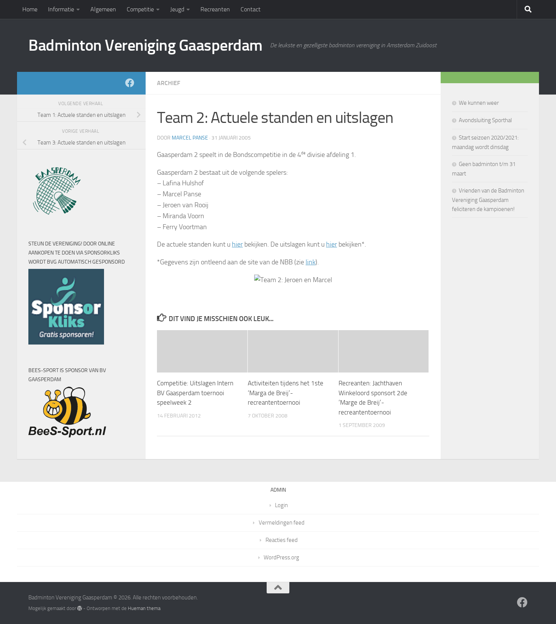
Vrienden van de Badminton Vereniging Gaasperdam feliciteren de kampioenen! (488, 200)
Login (281, 505)
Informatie (61, 9)
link (310, 262)
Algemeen (103, 9)
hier (237, 244)
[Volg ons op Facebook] (129, 82)
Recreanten (215, 9)
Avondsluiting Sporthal (485, 120)
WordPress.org (281, 557)
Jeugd (177, 9)
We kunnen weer (479, 102)
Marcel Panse (190, 138)
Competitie (140, 9)
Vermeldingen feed (281, 522)
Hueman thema (144, 608)
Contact (251, 9)
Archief (168, 83)
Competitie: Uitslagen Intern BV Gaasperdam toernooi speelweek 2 (195, 392)
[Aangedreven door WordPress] (79, 608)
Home (29, 9)
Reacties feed (282, 540)
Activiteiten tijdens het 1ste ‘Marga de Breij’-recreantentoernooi (285, 392)
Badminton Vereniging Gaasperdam (145, 45)
